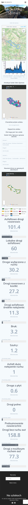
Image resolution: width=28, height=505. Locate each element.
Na (6, 2)
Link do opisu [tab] (6, 151)
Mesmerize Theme (14, 500)
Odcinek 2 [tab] (5, 155)
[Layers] (23, 30)
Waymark (12, 60)
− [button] (3, 32)
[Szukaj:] (13, 478)
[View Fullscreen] (4, 35)
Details (22, 26)
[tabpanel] (14, 144)
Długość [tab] (4, 148)
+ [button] (3, 30)
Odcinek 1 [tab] (5, 140)
